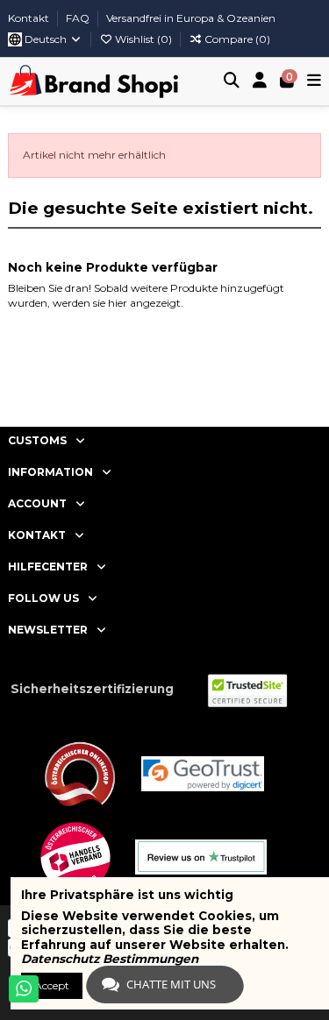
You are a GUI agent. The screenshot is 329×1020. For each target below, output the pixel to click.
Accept (51, 985)
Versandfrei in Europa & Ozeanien (190, 18)
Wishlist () (143, 39)
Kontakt (30, 18)
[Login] (260, 82)
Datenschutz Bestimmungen (109, 959)
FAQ (79, 18)
